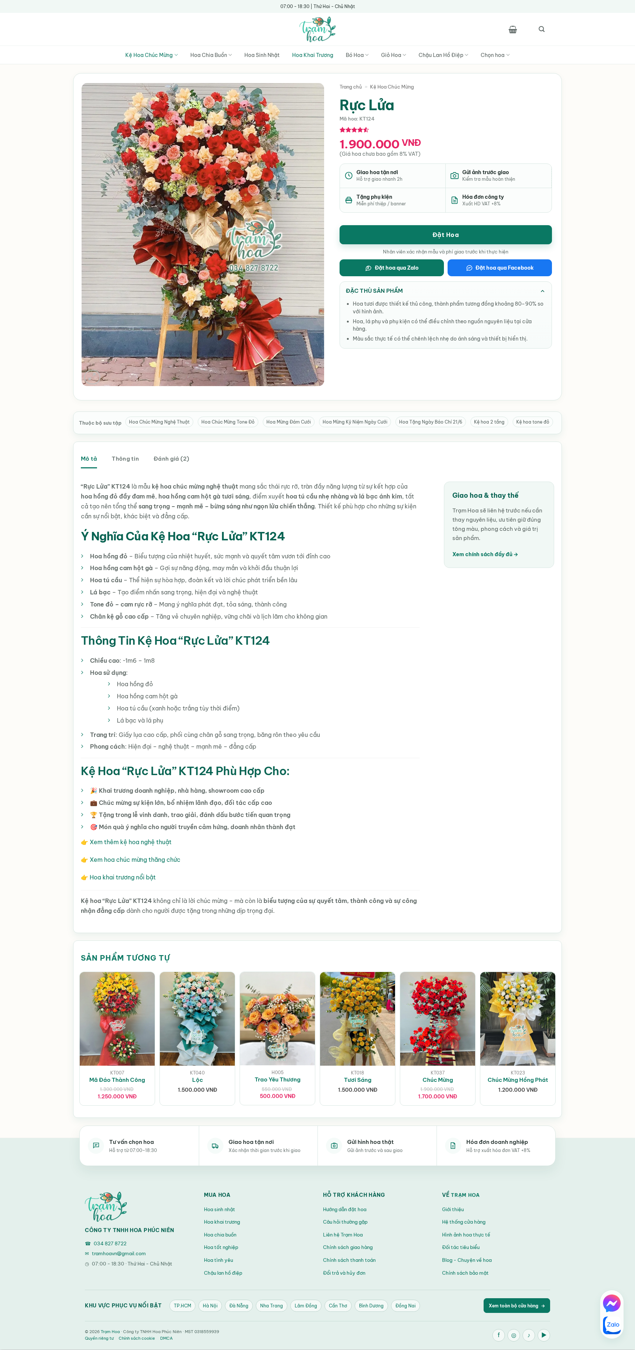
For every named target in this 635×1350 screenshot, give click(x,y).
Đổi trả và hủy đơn (344, 1273)
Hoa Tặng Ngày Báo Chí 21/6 (430, 422)
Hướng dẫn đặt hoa (344, 1209)
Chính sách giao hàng (348, 1247)
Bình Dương (371, 1305)
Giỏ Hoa (391, 55)
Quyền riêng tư (99, 1338)
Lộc (197, 1079)
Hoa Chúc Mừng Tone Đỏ (228, 422)
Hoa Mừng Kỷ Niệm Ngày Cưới (355, 422)
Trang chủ (351, 87)
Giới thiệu (453, 1209)
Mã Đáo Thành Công (117, 1079)
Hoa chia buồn (220, 1235)
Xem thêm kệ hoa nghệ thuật (131, 842)
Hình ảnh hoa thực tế (466, 1235)
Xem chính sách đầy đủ (485, 554)
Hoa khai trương (222, 1222)
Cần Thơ (338, 1305)
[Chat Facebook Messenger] (612, 1303)
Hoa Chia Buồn (208, 55)
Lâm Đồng (306, 1305)
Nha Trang (271, 1305)
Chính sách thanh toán (349, 1260)
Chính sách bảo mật (465, 1273)
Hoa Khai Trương (312, 55)
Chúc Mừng (438, 1079)
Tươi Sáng (358, 1079)
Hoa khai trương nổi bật (123, 877)
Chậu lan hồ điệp (223, 1273)
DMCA (166, 1338)
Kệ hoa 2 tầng (489, 422)
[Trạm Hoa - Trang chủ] (106, 1207)
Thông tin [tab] (125, 458)
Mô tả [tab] (89, 458)
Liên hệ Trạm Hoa (343, 1235)
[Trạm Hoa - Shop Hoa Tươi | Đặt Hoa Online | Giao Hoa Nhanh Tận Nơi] (317, 29)
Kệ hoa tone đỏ (532, 422)
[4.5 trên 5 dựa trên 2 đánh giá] (354, 130)
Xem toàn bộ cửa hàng (517, 1305)
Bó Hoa (355, 55)
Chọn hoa (493, 55)
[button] (512, 29)
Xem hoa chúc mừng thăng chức (135, 859)
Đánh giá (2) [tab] (171, 458)
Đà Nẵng (238, 1305)
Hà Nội (210, 1305)
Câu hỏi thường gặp (345, 1222)
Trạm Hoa (465, 1195)
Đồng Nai (405, 1305)
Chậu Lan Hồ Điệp (441, 55)
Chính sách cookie (137, 1338)
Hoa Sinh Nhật (262, 55)
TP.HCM (182, 1305)
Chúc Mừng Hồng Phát (518, 1079)
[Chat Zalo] (612, 1325)
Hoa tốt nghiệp (221, 1247)
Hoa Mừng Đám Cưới (288, 422)
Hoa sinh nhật (219, 1209)
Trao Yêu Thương (278, 1079)
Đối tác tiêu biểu (461, 1247)
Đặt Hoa (446, 234)
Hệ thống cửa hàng (463, 1222)
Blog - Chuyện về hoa (467, 1260)
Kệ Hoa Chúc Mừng (149, 55)
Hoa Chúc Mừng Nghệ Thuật (159, 422)
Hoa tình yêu (218, 1260)
